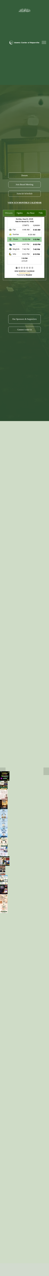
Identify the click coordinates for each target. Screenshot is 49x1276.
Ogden (20, 213)
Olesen (9, 213)
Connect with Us (24, 329)
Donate (24, 175)
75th (41, 213)
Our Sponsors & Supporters (24, 319)
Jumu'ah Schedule (25, 193)
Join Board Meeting (24, 184)
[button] (3, 771)
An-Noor (31, 213)
